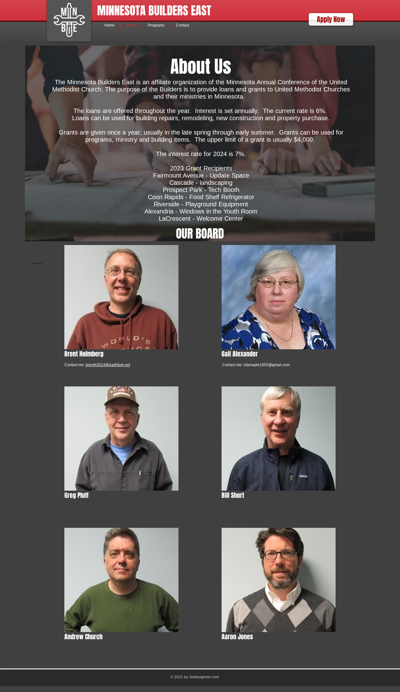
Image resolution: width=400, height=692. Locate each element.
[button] (331, 19)
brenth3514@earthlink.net (108, 365)
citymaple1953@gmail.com (266, 365)
